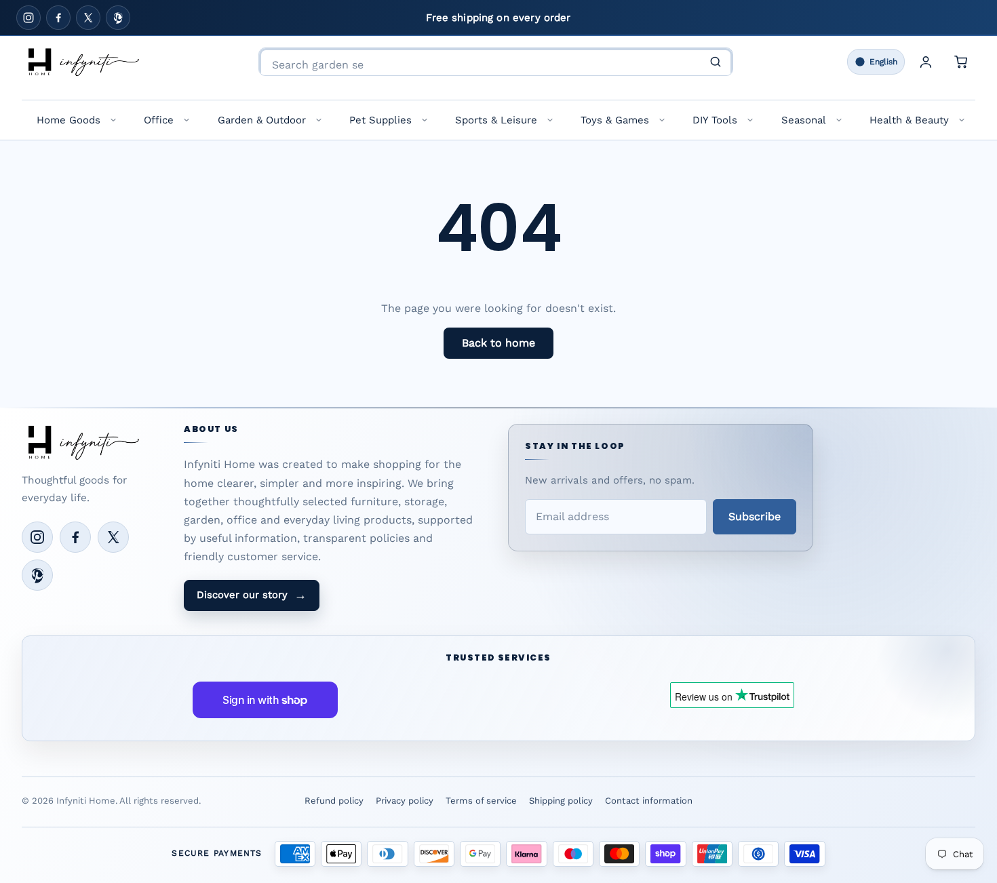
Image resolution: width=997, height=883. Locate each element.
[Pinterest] (118, 17)
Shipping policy (561, 801)
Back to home (498, 342)
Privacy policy (404, 801)
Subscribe (754, 516)
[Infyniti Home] (83, 62)
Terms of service (481, 801)
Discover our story (252, 595)
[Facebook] (58, 17)
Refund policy (334, 801)
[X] (88, 17)
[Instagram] (28, 17)
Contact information (648, 801)
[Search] (715, 61)
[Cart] (961, 61)
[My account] (926, 61)
